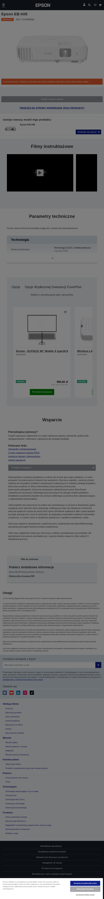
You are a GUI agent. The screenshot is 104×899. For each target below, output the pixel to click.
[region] (51, 888)
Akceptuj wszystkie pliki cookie (85, 883)
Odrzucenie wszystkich (85, 889)
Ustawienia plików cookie (85, 894)
